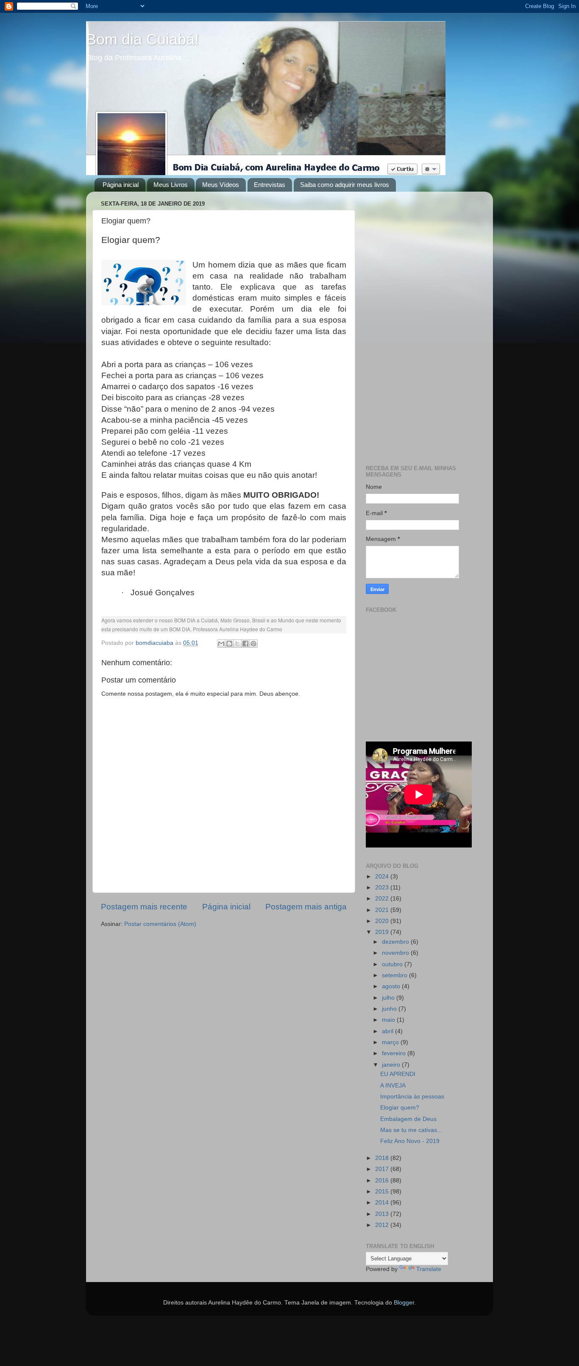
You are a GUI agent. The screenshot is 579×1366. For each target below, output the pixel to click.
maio (389, 1020)
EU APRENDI (397, 1074)
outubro (393, 964)
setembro (395, 975)
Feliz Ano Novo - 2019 (410, 1141)
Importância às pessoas (412, 1096)
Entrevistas (269, 184)
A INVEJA (393, 1085)
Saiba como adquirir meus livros (344, 184)
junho (390, 1009)
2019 (382, 932)
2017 (382, 1169)
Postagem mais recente (144, 906)
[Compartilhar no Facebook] (245, 643)
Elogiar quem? (399, 1107)
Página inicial (121, 184)
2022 (382, 898)
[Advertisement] (422, 325)
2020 (382, 921)
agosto (392, 986)
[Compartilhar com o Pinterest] (253, 643)
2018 (382, 1158)
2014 (382, 1202)
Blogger (404, 1302)
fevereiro (394, 1053)
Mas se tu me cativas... (411, 1130)
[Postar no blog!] (229, 643)
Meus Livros (170, 184)
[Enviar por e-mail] (221, 643)
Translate (428, 1269)
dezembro (396, 942)
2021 (382, 910)
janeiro (392, 1065)
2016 (382, 1180)
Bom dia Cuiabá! (142, 39)
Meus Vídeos (220, 184)
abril (388, 1031)
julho (389, 998)
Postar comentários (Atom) (160, 924)
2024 (382, 876)
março (391, 1042)
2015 (382, 1191)
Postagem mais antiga (306, 906)
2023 (382, 887)
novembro (396, 953)
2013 (382, 1214)
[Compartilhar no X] (237, 643)
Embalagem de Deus (408, 1119)
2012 (382, 1225)
